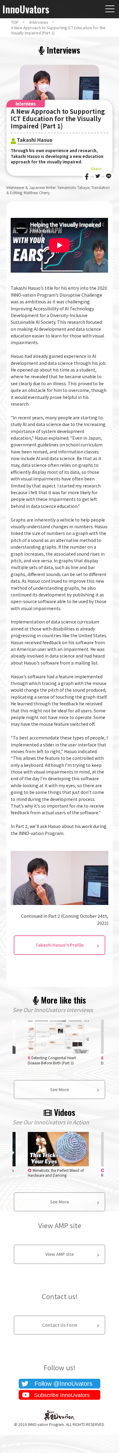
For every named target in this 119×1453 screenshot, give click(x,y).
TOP (15, 22)
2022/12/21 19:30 (56, 1173)
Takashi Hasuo (34, 139)
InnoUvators (25, 9)
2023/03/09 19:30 (52, 1060)
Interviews (38, 22)
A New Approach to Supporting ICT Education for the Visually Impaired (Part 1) (58, 30)
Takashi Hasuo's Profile (59, 945)
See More (59, 1089)
